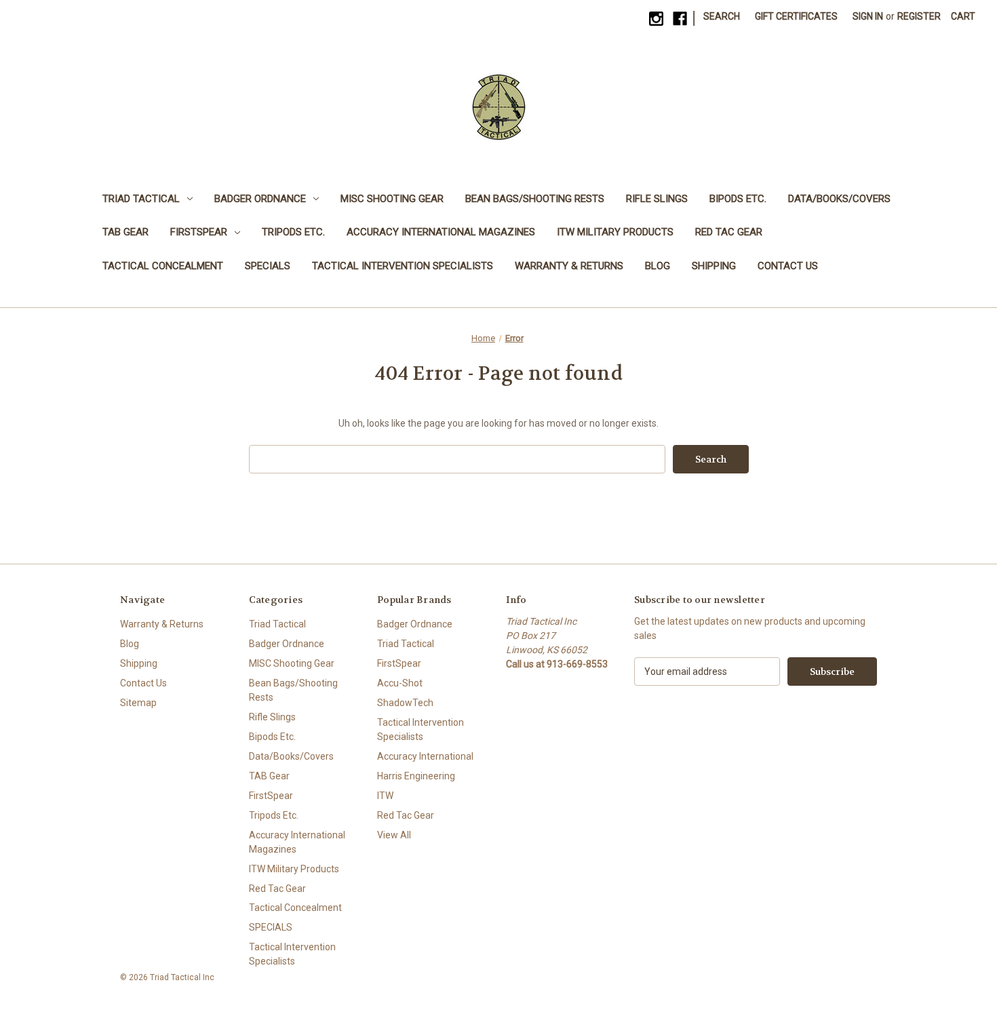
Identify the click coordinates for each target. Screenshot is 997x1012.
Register (919, 16)
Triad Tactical (141, 199)
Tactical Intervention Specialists (402, 266)
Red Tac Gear (728, 232)
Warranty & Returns (569, 266)
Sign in (868, 16)
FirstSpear (198, 232)
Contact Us (788, 266)
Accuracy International (425, 756)
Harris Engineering (416, 776)
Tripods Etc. (293, 232)
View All (394, 835)
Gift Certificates (796, 16)
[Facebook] (680, 19)
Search (721, 16)
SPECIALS (267, 266)
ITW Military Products (615, 232)
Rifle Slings (657, 199)
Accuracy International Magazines (441, 232)
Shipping (714, 266)
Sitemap (138, 702)
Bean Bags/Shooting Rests (534, 199)
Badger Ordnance (260, 199)
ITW (385, 795)
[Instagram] (656, 19)
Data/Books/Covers (839, 199)
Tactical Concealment (162, 266)
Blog (657, 266)
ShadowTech (405, 702)
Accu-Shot (400, 683)
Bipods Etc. (737, 199)
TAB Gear (125, 232)
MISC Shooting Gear (392, 199)
